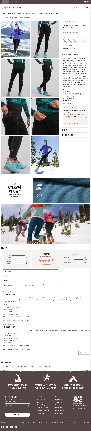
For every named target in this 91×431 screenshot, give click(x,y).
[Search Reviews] (43, 285)
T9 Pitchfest (40, 413)
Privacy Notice (44, 422)
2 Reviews (75, 32)
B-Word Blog (41, 405)
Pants (39, 366)
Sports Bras (26, 13)
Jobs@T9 (40, 402)
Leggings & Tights (25, 17)
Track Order (58, 402)
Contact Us (58, 407)
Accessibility (87, 422)
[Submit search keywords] (87, 7)
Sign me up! (17, 414)
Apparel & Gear (11, 13)
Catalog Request (60, 410)
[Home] (12, 7)
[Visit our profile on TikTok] (16, 427)
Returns (57, 405)
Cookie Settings (77, 422)
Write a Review (46, 264)
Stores (18, 2)
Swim (19, 13)
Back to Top (83, 352)
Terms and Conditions (33, 422)
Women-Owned (42, 13)
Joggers (47, 366)
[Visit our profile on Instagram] (2, 427)
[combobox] (79, 7)
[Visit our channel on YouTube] (11, 427)
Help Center (58, 399)
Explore (62, 13)
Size (64, 37)
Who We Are (41, 399)
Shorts (32, 366)
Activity (34, 13)
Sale (56, 13)
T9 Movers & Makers (43, 410)
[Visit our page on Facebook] (7, 427)
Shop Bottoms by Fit (8, 366)
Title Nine (5, 2)
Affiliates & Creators (43, 407)
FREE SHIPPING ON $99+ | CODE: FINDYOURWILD (45, 2)
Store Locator (59, 413)
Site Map (23, 422)
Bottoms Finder (22, 366)
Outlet (12, 2)
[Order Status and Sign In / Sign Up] (85, 2)
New (3, 13)
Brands (51, 13)
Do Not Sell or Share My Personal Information (61, 422)
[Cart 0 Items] (88, 2)
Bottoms (16, 17)
